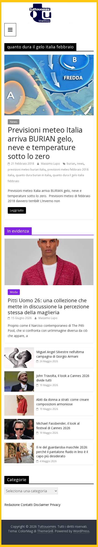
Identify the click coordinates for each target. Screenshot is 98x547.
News (13, 122)
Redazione (12, 504)
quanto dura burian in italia (33, 175)
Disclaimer (41, 504)
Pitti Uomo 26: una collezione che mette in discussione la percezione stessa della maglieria (48, 306)
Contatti (27, 504)
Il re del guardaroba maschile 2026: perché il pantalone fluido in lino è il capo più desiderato (62, 451)
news (80, 164)
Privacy (55, 504)
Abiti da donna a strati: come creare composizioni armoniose (62, 401)
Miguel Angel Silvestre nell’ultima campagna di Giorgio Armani (60, 354)
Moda (14, 292)
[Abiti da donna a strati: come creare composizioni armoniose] (19, 397)
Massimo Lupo (51, 164)
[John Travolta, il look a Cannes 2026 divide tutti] (19, 373)
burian (71, 164)
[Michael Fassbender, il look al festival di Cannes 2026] (19, 421)
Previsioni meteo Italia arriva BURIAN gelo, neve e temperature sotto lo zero (45, 143)
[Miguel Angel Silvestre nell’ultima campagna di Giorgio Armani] (19, 350)
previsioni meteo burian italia (27, 169)
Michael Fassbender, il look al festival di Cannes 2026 (58, 425)
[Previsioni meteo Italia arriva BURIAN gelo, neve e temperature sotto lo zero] (49, 57)
